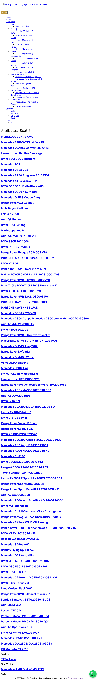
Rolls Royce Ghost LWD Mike (20, 538)
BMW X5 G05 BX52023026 (19, 434)
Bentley (14, 28)
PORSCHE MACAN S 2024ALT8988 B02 (27, 258)
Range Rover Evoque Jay (17, 428)
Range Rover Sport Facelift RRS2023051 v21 (30, 489)
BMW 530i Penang (13, 225)
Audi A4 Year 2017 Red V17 (18, 235)
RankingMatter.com (75, 678)
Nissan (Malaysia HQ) (24, 83)
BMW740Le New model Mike (20, 373)
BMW (13, 33)
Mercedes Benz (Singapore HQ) (28, 79)
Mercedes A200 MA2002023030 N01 (26, 450)
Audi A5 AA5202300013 (17, 324)
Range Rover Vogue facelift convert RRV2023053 (34, 384)
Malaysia (14, 111)
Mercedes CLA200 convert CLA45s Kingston (31, 511)
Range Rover (16, 90)
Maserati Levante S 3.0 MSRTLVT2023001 (29, 340)
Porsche (14, 86)
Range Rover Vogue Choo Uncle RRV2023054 (31, 517)
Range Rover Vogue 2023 (17, 202)
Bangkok (14, 113)
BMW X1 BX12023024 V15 (18, 533)
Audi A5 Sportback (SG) (17, 627)
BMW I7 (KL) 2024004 (15, 247)
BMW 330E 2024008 (15, 241)
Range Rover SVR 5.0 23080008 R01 (25, 296)
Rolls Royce (16, 95)
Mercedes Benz (17, 74)
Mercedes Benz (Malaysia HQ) (28, 77)
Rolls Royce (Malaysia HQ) (26, 97)
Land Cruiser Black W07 (16, 588)
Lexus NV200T (11, 214)
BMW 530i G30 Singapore (18, 158)
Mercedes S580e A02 (15, 544)
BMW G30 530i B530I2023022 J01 (24, 566)
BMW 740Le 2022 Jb (14, 329)
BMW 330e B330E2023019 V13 (22, 461)
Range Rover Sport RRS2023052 (22, 483)
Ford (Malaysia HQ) (23, 44)
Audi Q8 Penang (11, 219)
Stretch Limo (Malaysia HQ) (27, 102)
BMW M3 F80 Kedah (14, 505)
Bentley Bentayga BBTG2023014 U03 (25, 599)
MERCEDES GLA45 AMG (17, 136)
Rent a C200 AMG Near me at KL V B (25, 269)
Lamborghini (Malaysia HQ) (26, 58)
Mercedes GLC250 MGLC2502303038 (26, 643)
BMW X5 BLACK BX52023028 (21, 291)
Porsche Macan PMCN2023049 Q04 (25, 621)
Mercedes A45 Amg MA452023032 (24, 445)
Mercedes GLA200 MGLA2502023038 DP (29, 406)
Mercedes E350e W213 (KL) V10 (22, 638)
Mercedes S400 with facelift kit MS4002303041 (33, 500)
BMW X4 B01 (9, 263)
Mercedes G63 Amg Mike (17, 555)
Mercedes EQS (10, 164)
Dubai (13, 118)
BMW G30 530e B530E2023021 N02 (25, 561)
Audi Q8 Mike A (11, 605)
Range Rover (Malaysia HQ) (27, 93)
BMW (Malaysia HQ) (23, 35)
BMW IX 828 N (10, 401)
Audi (12, 24)
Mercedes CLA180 (13, 456)
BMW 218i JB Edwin (14, 417)
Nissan (13, 81)
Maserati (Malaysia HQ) (25, 67)
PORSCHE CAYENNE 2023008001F (24, 302)
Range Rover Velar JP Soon (19, 423)
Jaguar (13, 51)
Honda (13, 47)
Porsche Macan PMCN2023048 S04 (25, 616)
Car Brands (10, 22)
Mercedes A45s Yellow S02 (19, 180)
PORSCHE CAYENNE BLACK (19, 307)
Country (9, 109)
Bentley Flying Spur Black (17, 550)
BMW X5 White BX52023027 (20, 632)
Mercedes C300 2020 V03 (18, 313)
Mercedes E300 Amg (15, 368)
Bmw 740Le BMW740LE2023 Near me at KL (29, 285)
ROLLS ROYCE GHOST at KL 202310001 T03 (30, 274)
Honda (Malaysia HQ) (24, 49)
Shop (13, 122)
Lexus (13, 60)
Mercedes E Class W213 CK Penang (24, 522)
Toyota (13, 104)
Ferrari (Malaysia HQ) (24, 40)
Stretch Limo (16, 99)
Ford (12, 42)
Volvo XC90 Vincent (14, 362)
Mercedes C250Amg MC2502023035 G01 (29, 577)
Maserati (14, 65)
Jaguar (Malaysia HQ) (24, 54)
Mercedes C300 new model (19, 191)
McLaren (14, 70)
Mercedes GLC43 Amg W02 (19, 346)
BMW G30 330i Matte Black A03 (22, 186)
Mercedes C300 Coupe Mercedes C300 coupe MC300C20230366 (45, 318)
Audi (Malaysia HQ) (23, 26)
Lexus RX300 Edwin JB (16, 412)
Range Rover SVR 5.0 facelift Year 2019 (26, 594)
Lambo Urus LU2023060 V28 (20, 379)
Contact (9, 120)
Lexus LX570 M (11, 610)
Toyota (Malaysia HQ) (24, 106)
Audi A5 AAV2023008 (16, 395)
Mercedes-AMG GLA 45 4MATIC (22, 669)
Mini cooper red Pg (13, 230)
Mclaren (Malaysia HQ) (25, 72)
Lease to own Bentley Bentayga (21, 153)
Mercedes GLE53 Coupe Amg (20, 197)
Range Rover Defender (15, 351)
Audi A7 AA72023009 (15, 494)
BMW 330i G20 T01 (14, 572)
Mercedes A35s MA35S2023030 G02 (26, 390)
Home (8, 17)
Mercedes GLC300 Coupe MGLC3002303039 (31, 439)
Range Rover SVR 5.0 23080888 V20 (25, 280)
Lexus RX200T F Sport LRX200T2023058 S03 (31, 478)
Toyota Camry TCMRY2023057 (21, 472)
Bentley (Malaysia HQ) (24, 31)
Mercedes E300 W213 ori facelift (22, 142)
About (8, 19)
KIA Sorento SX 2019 (14, 649)
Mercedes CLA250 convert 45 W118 (25, 147)
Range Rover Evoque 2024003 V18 (24, 252)
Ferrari (13, 38)
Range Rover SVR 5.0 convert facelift (25, 335)
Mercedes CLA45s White (17, 357)
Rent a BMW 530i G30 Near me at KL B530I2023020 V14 (38, 527)
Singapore (15, 115)
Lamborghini (16, 56)
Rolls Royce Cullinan (14, 208)
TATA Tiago (8, 659)
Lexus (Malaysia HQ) (24, 63)
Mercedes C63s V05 (14, 169)
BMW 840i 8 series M (15, 583)
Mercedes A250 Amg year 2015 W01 (25, 175)
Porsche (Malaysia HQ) (25, 88)
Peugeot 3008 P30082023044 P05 (24, 467)
